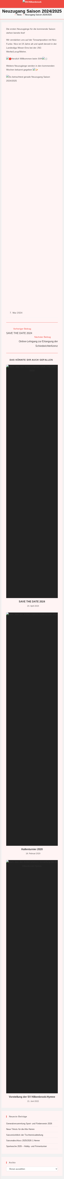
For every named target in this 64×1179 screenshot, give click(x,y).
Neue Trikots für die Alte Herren (20, 1129)
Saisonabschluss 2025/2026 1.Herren (23, 1140)
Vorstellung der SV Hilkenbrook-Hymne (32, 1096)
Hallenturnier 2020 (32, 849)
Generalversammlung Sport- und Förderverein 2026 (29, 1123)
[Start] (13, 15)
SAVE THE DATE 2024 (32, 601)
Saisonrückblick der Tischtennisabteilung (24, 1135)
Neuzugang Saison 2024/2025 (38, 15)
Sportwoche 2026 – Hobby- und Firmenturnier (26, 1146)
